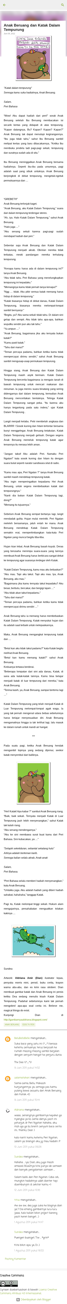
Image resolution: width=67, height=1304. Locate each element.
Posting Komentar (15, 1259)
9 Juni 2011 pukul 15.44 (27, 1100)
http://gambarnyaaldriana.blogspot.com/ (25, 1019)
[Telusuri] (63, 5)
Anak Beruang (12, 1024)
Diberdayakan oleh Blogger (35, 1300)
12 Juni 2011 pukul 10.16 (27, 1190)
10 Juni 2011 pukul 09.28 (27, 1147)
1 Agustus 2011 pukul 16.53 (29, 1251)
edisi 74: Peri (28, 1024)
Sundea (18, 1157)
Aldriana (19, 1110)
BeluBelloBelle (22, 1038)
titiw (17, 1200)
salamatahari (22, 1078)
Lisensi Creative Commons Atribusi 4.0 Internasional (28, 1291)
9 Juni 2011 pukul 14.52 (27, 1068)
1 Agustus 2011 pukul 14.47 (28, 1222)
